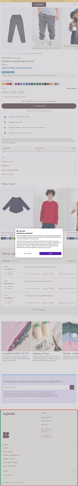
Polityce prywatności (45, 247)
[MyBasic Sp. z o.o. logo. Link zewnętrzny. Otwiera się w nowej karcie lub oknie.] (21, 231)
